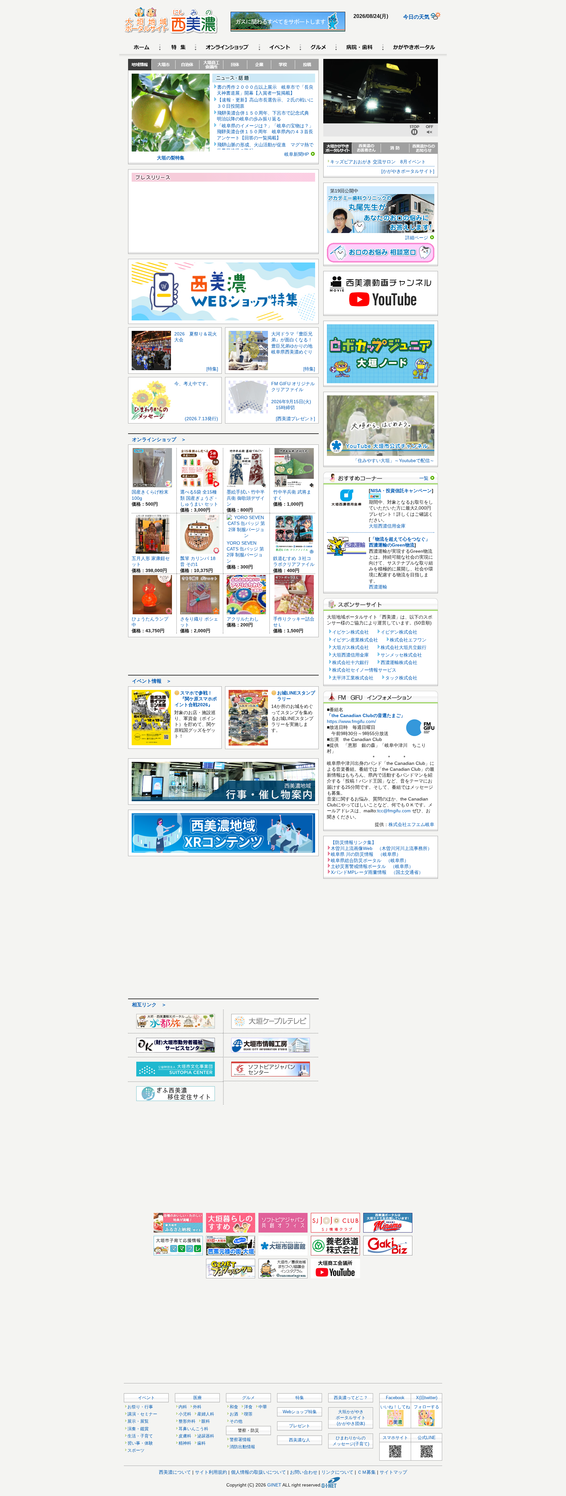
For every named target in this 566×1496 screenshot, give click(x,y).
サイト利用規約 (211, 1472)
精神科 (185, 1443)
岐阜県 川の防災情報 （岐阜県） (366, 854)
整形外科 (187, 1421)
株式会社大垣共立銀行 (403, 647)
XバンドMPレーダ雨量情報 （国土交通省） (377, 872)
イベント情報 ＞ (151, 681)
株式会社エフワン (408, 639)
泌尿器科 (205, 1436)
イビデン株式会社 (399, 632)
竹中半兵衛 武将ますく (292, 494)
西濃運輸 (378, 586)
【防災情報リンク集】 (353, 842)
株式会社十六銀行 (350, 662)
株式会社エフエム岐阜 (411, 824)
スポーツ (135, 1450)
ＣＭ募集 (366, 1472)
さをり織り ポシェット (199, 621)
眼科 (205, 1421)
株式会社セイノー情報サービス (364, 670)
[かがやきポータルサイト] (407, 171)
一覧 (423, 478)
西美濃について (175, 1472)
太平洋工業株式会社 (352, 677)
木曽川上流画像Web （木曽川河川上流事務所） (381, 848)
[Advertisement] (223, 655)
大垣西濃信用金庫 (387, 526)
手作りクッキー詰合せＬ (293, 621)
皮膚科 (185, 1436)
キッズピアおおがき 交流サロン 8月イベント (378, 161)
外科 (197, 1407)
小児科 (185, 1414)
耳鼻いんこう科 (193, 1429)
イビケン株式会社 (350, 632)
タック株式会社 (401, 677)
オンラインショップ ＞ (159, 439)
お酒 (234, 1414)
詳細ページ (416, 237)
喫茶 (248, 1414)
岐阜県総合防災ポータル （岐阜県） (370, 860)
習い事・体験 (140, 1443)
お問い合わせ (303, 1472)
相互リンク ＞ (149, 1004)
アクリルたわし (243, 619)
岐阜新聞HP (296, 154)
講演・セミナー (142, 1414)
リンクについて (337, 1472)
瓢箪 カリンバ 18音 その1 (198, 561)
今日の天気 (417, 17)
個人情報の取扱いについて (258, 1472)
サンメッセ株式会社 (401, 655)
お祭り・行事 (140, 1407)
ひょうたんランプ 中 (150, 621)
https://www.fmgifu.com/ (351, 721)
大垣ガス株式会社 (350, 647)
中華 (262, 1407)
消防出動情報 (242, 1447)
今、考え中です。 (192, 383)
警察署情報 (240, 1439)
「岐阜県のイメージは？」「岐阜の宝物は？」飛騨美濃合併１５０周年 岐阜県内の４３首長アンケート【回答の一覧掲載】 (265, 131)
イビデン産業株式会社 (355, 639)
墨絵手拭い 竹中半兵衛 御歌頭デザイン (246, 497)
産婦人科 (205, 1414)
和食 (234, 1407)
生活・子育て (140, 1436)
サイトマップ (393, 1472)
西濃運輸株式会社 (399, 662)
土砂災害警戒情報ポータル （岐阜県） (372, 866)
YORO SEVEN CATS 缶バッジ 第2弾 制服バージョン (245, 551)
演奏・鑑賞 (138, 1429)
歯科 (201, 1443)
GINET (274, 1484)
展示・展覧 (138, 1421)
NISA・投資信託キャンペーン (401, 490)
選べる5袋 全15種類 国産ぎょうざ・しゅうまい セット (199, 497)
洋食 (248, 1407)
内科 (183, 1407)
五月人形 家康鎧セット (151, 561)
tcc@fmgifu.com (394, 810)
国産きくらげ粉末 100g (150, 494)
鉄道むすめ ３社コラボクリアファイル (293, 561)
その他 (236, 1421)
